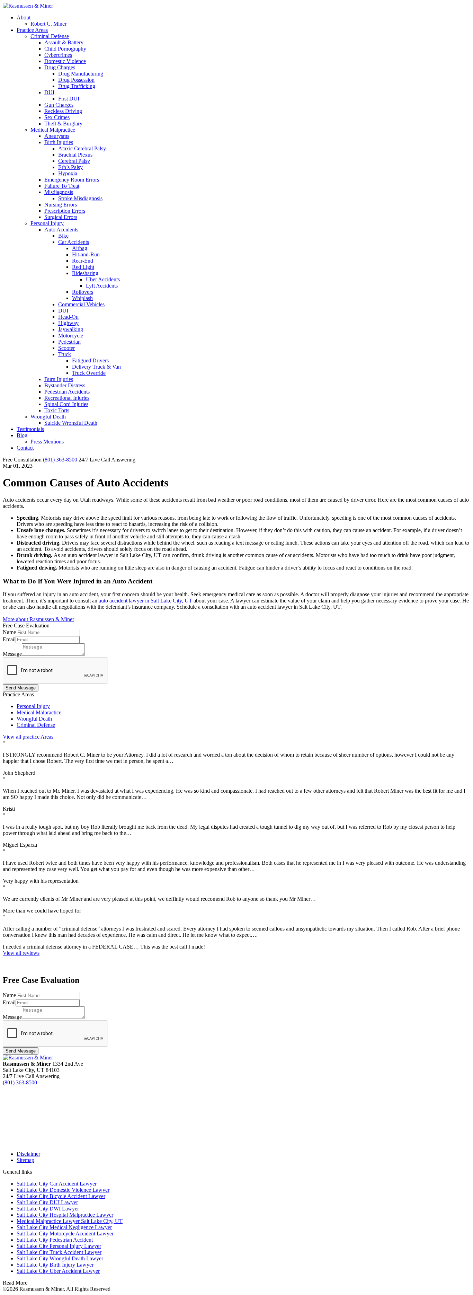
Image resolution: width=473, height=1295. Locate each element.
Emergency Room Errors (71, 180)
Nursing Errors (60, 205)
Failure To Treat (61, 186)
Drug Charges (59, 67)
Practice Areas (32, 30)
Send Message (21, 687)
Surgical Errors (60, 217)
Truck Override (89, 373)
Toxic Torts (56, 410)
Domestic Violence (65, 61)
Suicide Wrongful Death (70, 423)
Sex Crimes (57, 117)
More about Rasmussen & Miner (38, 619)
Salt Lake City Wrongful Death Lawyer (60, 1258)
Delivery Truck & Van (96, 367)
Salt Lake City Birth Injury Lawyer (55, 1265)
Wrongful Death (48, 417)
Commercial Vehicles (81, 304)
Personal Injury (47, 223)
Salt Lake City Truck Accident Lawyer (59, 1252)
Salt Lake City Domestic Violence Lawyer (63, 1190)
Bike (63, 236)
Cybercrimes (58, 55)
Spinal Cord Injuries (66, 404)
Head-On (68, 317)
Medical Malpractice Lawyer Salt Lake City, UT (70, 1221)
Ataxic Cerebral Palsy (82, 148)
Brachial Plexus (75, 155)
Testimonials (30, 429)
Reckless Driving (63, 111)
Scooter (66, 348)
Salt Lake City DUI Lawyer (47, 1202)
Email (9, 639)
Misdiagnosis (58, 192)
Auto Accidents (61, 229)
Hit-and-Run (86, 254)
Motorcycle (70, 335)
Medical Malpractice (52, 130)
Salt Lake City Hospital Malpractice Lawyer (65, 1215)
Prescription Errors (64, 211)
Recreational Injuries (66, 398)
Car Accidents (73, 242)
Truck (64, 354)
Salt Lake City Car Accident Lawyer (57, 1184)
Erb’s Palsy (70, 167)
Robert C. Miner (48, 24)
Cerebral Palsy (74, 161)
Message (12, 654)
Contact (25, 448)
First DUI (68, 99)
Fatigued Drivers (90, 360)
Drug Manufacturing (80, 74)
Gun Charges (58, 105)
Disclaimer (28, 1154)
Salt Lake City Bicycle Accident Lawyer (61, 1196)
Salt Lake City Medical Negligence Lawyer (64, 1227)
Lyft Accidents (102, 286)
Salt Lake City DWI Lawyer (48, 1209)
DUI (49, 92)
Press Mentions (47, 441)
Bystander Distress (64, 385)
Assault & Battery (63, 42)
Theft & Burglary (63, 123)
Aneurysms (56, 136)
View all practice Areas (28, 737)
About (23, 17)
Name (9, 632)
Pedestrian (69, 342)
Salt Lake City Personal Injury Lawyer (59, 1246)
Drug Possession (76, 80)
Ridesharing (85, 273)
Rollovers (82, 292)
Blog (22, 435)
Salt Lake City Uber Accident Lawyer (58, 1271)
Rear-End (82, 261)
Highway (68, 323)
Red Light (83, 267)
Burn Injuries (58, 379)
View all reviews (21, 953)
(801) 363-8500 (60, 459)
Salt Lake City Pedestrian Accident (55, 1240)
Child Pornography (65, 49)
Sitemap (25, 1160)
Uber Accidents (103, 279)
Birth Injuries (58, 142)
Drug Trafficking (76, 86)
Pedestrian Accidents (67, 392)
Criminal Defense (49, 36)
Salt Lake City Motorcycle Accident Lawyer (65, 1233)
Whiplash (82, 298)
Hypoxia (67, 173)
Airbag (79, 248)
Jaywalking (70, 329)
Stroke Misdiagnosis (80, 198)
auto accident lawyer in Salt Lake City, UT (145, 601)
